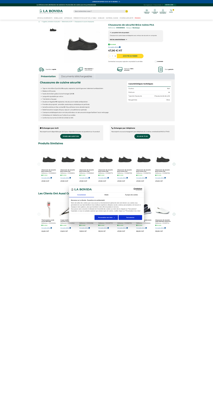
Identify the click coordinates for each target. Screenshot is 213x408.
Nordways (136, 28)
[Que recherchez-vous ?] (126, 11)
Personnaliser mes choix (105, 217)
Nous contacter (157, 5)
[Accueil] (39, 22)
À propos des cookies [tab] (131, 194)
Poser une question (71, 136)
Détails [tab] (107, 194)
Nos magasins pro (148, 5)
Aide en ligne (169, 4)
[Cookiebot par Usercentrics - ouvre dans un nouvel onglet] (135, 189)
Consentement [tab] (81, 194)
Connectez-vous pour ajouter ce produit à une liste (125, 61)
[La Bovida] (51, 11)
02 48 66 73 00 (142, 136)
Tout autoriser (130, 217)
